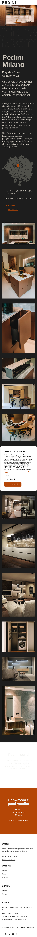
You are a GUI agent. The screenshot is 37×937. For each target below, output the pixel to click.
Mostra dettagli (9, 479)
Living (4, 874)
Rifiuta (6, 475)
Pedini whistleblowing (9, 860)
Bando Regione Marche (9, 856)
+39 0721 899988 (12, 913)
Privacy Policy (19, 927)
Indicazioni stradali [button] (13, 209)
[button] (34, 3)
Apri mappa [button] (11, 205)
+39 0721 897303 (22, 916)
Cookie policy (29, 927)
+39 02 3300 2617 (20, 919)
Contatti (4, 894)
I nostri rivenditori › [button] (18, 820)
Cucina (4, 870)
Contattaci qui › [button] (18, 774)
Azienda (5, 891)
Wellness (5, 877)
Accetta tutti (13, 484)
